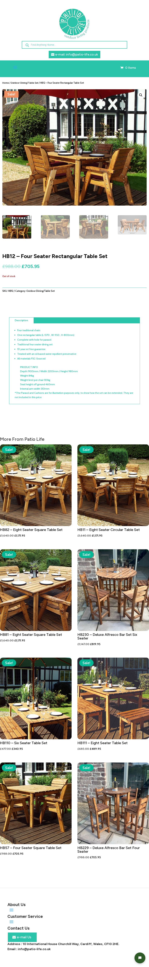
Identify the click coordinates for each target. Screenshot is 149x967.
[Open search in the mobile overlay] (74, 44)
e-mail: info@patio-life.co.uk (76, 54)
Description (21, 320)
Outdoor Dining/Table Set (24, 82)
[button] (141, 95)
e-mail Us (24, 937)
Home (5, 82)
